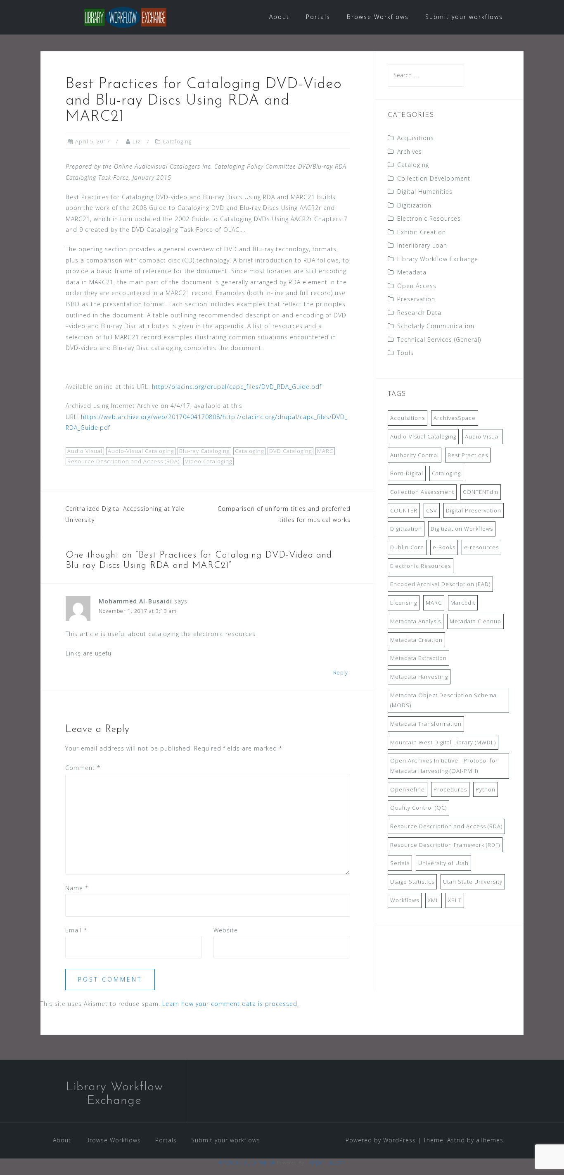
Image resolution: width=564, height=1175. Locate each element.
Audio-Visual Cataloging (141, 451)
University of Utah (443, 863)
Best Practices (468, 455)
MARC (325, 451)
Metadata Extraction (418, 658)
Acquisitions (415, 138)
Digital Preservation (473, 510)
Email (76, 930)
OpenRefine (407, 789)
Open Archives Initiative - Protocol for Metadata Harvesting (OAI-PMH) (444, 766)
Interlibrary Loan (422, 245)
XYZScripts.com (327, 1162)
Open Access (416, 286)
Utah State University (472, 881)
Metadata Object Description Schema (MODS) (443, 700)
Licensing (403, 602)
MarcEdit (462, 602)
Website (225, 930)
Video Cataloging (208, 461)
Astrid (456, 1140)
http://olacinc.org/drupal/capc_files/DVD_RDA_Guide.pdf (237, 387)
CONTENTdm (480, 492)
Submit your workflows (464, 17)
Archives (409, 151)
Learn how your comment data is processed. (230, 1004)
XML (433, 900)
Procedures (450, 789)
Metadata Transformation (426, 723)
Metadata (412, 272)
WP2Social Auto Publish (246, 1162)
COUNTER (403, 510)
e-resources (481, 547)
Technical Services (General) (439, 339)
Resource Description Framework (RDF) (445, 844)
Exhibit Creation (421, 232)
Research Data (419, 313)
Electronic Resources (429, 218)
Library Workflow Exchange (437, 259)
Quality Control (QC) (418, 807)
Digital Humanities (425, 191)
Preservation (416, 299)
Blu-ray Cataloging (204, 451)
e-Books (444, 547)
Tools (405, 353)
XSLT (455, 900)
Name (76, 888)
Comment (82, 768)
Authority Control (414, 455)
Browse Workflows (378, 17)
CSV (431, 510)
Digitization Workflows (462, 528)
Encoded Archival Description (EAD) (440, 584)
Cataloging (177, 141)
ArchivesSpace (455, 418)
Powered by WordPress (381, 1140)
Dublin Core (407, 547)
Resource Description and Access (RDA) (123, 461)
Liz (137, 141)
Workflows (404, 900)
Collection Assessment (422, 492)
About (279, 17)
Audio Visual (84, 451)
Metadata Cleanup (475, 621)
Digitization (414, 205)
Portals (318, 17)
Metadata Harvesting (419, 676)
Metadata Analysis (415, 621)
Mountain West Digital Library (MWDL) (443, 742)
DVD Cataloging (290, 451)
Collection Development (433, 178)
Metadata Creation (416, 640)
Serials (400, 863)
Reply (340, 672)
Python (485, 789)
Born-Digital (406, 473)
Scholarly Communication (435, 326)
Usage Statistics (412, 881)
